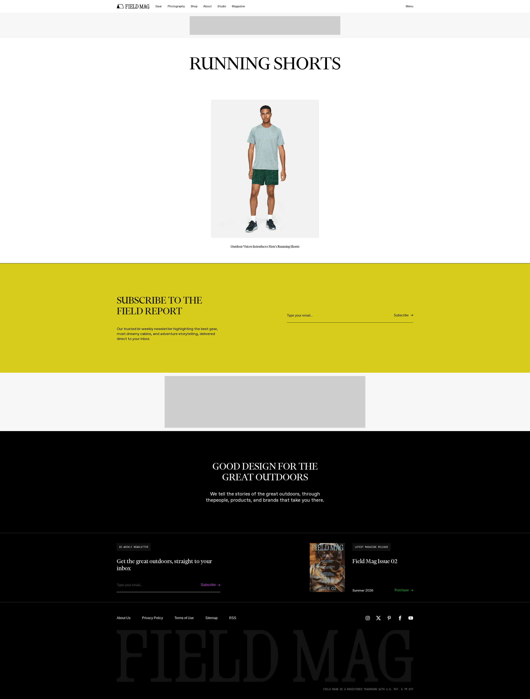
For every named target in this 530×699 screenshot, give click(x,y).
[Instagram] (367, 618)
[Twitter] (378, 618)
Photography (176, 6)
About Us (123, 618)
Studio (221, 6)
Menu (409, 6)
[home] (133, 6)
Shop (194, 6)
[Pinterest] (389, 618)
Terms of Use (184, 618)
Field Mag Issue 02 (374, 561)
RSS (232, 618)
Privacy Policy (152, 618)
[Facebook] (400, 618)
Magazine (238, 6)
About (207, 6)
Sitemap (211, 618)
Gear (158, 6)
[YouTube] (410, 618)
